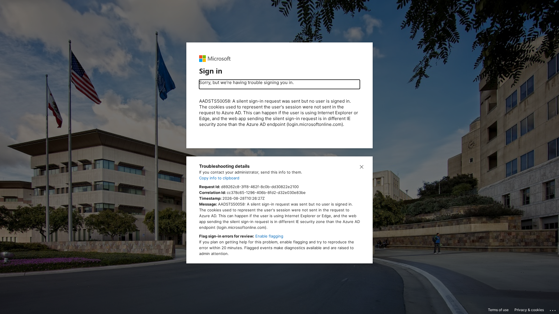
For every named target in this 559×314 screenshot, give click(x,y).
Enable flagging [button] (269, 236)
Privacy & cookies (529, 310)
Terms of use (498, 310)
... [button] (553, 309)
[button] (361, 166)
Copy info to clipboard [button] (219, 178)
